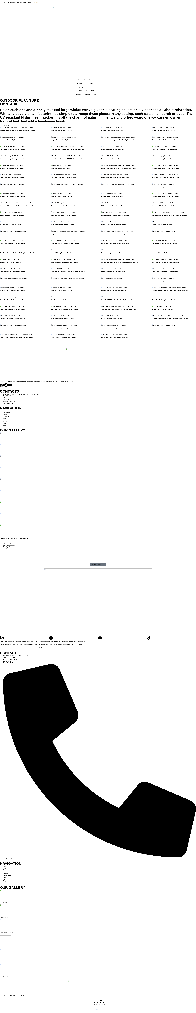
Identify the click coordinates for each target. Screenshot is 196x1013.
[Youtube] (10, 385)
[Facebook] (6, 385)
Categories (80, 83)
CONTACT (8, 653)
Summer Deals (90, 87)
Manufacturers (90, 83)
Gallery (80, 90)
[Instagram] (2, 385)
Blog (92, 90)
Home (79, 80)
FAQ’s (86, 90)
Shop (94, 94)
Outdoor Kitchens (89, 80)
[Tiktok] (149, 638)
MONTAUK (6, 126)
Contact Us (87, 94)
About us (78, 94)
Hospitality (80, 87)
